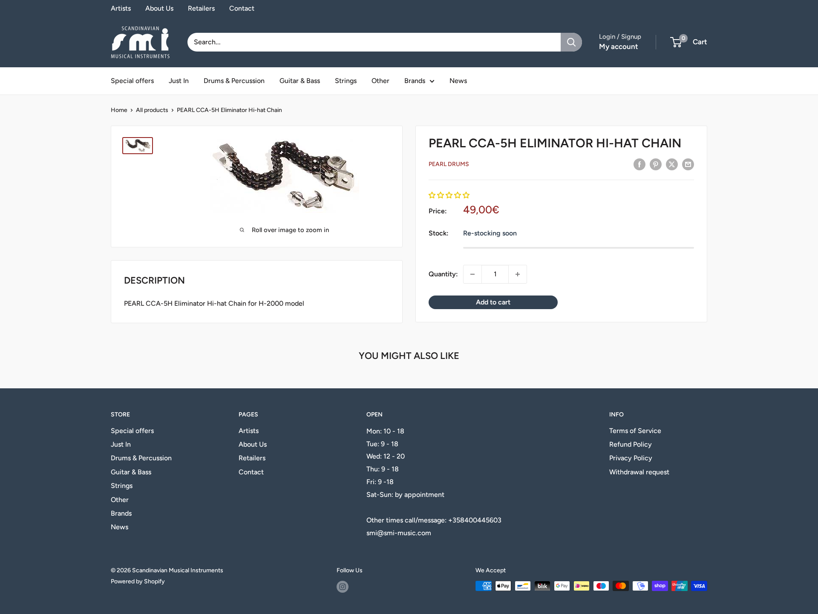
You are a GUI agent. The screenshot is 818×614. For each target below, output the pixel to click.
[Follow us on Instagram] (343, 587)
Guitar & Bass (299, 81)
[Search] (571, 42)
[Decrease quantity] (472, 274)
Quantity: (443, 274)
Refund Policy (630, 444)
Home (119, 110)
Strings (346, 81)
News (458, 81)
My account (618, 46)
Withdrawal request (639, 472)
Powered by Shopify (138, 581)
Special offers (132, 81)
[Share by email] (688, 164)
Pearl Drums (449, 164)
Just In (179, 81)
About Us (159, 8)
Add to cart (493, 302)
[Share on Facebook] (639, 164)
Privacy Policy (630, 458)
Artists (121, 8)
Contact (241, 8)
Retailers (201, 8)
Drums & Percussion (234, 81)
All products (152, 110)
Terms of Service (635, 431)
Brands (414, 81)
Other (380, 81)
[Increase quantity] (518, 274)
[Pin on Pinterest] (656, 164)
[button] (449, 195)
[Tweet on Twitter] (672, 164)
